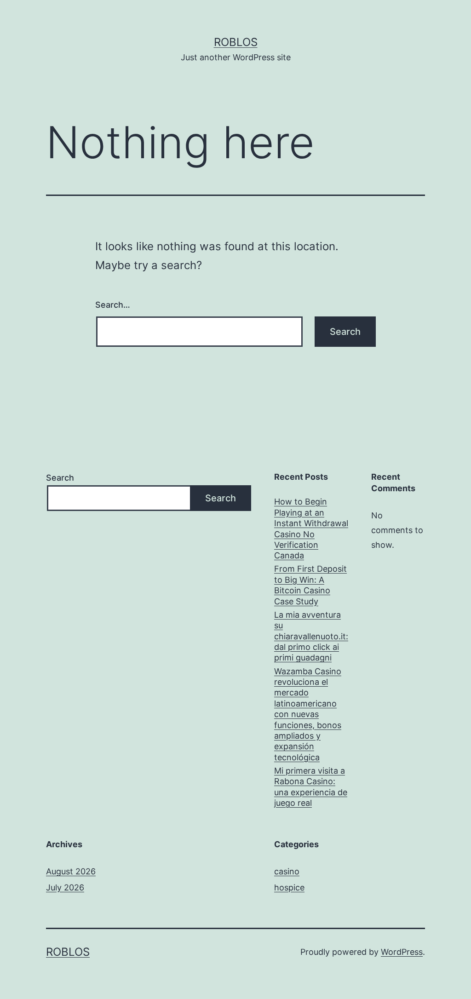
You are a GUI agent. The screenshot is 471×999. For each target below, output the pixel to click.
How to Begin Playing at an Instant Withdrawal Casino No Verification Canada (311, 528)
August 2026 (71, 871)
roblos (236, 42)
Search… (112, 305)
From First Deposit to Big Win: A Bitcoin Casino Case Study (310, 585)
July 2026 (65, 887)
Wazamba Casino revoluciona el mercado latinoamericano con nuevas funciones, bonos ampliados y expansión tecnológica (307, 714)
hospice (289, 887)
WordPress (402, 952)
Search (60, 477)
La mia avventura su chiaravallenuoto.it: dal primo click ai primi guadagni (311, 636)
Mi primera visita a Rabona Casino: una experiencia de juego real (310, 787)
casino (286, 871)
